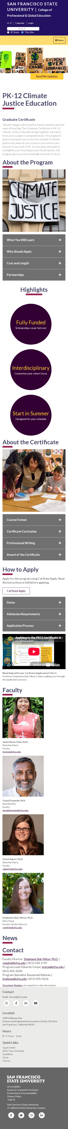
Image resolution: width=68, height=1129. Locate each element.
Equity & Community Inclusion (22, 1089)
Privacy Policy (14, 1096)
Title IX (11, 1099)
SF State (14, 32)
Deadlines (8, 1054)
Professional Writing (21, 543)
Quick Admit (9, 1047)
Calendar (19, 23)
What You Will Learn (20, 240)
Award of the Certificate (23, 554)
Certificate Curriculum (21, 531)
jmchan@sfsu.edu (12, 751)
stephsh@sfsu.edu (12, 927)
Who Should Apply (19, 251)
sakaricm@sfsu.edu (12, 868)
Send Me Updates (47, 76)
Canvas (6, 1060)
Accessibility (13, 1086)
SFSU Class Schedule (13, 1050)
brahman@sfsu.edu (15, 979)
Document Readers (13, 985)
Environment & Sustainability (22, 1093)
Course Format (17, 520)
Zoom (6, 1057)
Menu (60, 41)
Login (31, 23)
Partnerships (15, 275)
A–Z (9, 23)
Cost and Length (18, 263)
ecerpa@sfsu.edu (53, 967)
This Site (29, 32)
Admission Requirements (23, 614)
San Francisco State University (23, 1104)
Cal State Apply (16, 591)
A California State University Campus (26, 1107)
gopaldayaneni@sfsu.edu (15, 810)
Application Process (20, 625)
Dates (11, 602)
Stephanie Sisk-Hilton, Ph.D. (41, 959)
